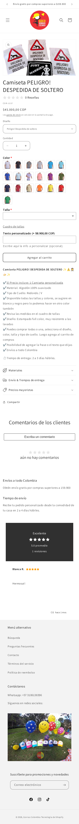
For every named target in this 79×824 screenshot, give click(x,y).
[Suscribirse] (64, 784)
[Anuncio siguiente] (72, 4)
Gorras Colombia (32, 817)
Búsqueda (14, 637)
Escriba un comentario (39, 436)
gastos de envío (14, 115)
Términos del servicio (21, 663)
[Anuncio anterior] (7, 4)
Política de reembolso (21, 672)
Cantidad (8, 138)
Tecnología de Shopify (52, 817)
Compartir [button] (13, 402)
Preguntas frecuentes (21, 646)
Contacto (13, 655)
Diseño (6, 121)
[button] (7, 20)
